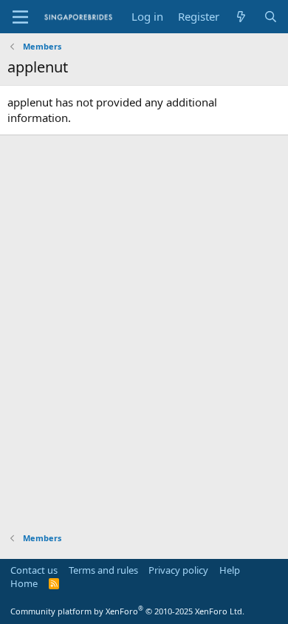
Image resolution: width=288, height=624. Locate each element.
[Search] (270, 16)
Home (24, 583)
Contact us (34, 570)
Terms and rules (103, 570)
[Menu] (20, 17)
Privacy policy (178, 570)
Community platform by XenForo (127, 611)
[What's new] (241, 16)
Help (229, 570)
